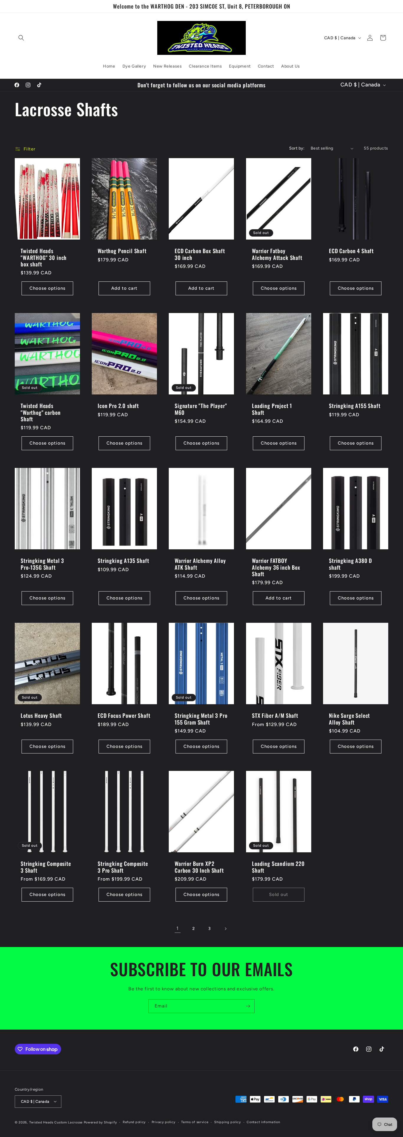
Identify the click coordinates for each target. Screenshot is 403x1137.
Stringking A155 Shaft (355, 406)
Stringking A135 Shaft (123, 560)
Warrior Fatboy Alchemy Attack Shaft (277, 254)
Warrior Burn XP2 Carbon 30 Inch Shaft (199, 867)
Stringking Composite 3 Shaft (46, 867)
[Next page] (225, 928)
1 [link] (177, 928)
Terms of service (194, 1122)
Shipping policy (227, 1122)
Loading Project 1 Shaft (272, 409)
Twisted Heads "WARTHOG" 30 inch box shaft (44, 257)
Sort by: (297, 148)
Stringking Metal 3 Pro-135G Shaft (42, 563)
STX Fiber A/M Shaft (275, 715)
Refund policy (134, 1122)
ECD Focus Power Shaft (124, 715)
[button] (21, 37)
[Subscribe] (247, 1006)
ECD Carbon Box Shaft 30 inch (200, 254)
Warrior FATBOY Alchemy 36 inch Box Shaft (276, 567)
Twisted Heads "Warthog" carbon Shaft (40, 412)
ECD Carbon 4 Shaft (351, 251)
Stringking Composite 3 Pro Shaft (123, 867)
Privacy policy (164, 1122)
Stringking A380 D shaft (350, 563)
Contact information (263, 1122)
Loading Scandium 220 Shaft (278, 867)
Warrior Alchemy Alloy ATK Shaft (200, 563)
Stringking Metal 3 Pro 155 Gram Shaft (201, 718)
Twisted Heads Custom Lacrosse (56, 1122)
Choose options (47, 288)
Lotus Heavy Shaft (41, 715)
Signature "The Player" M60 (201, 409)
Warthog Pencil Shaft (122, 251)
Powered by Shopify (100, 1122)
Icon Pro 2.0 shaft (118, 406)
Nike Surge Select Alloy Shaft (349, 718)
